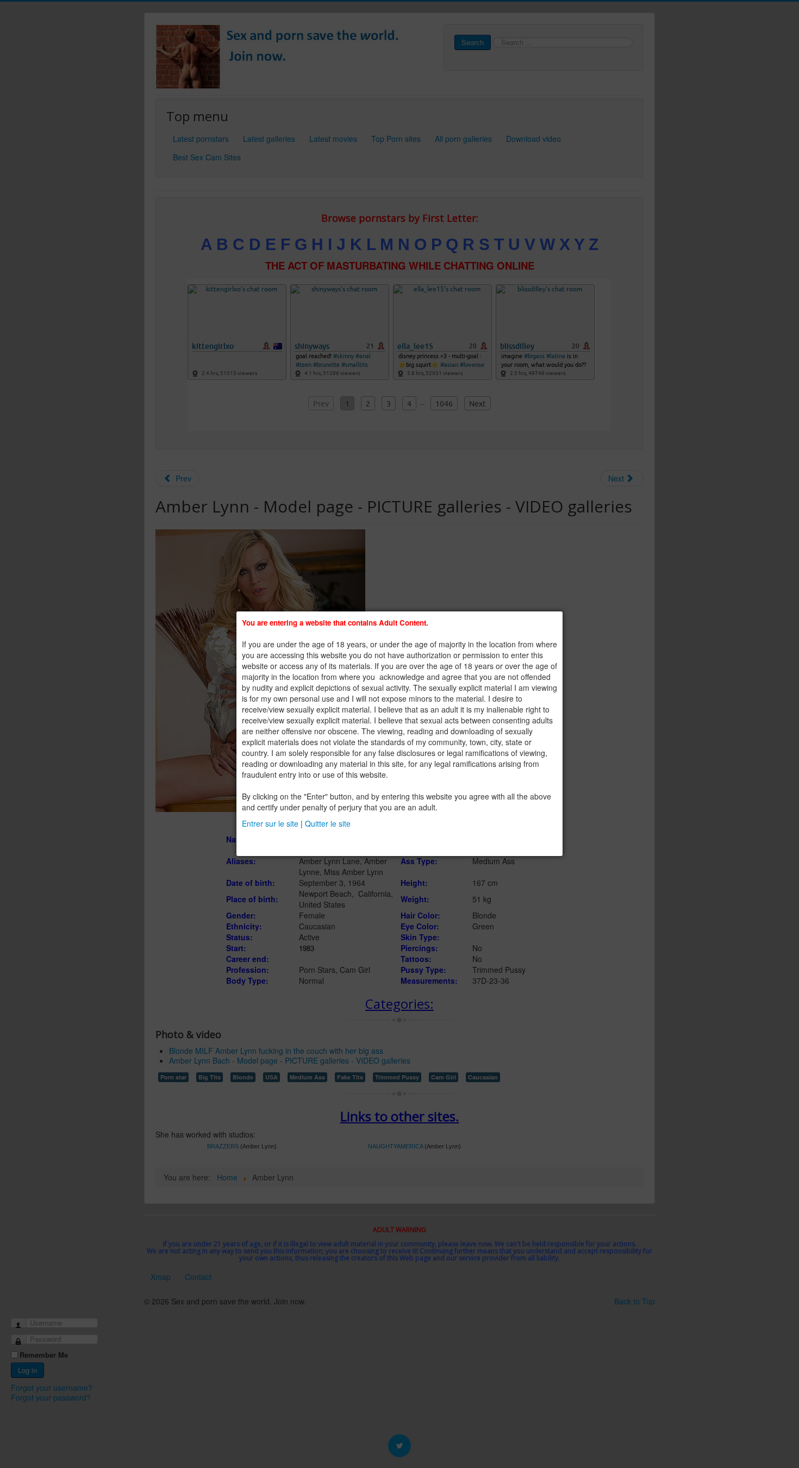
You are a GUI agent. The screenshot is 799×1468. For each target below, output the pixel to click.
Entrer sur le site (270, 823)
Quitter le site (328, 823)
